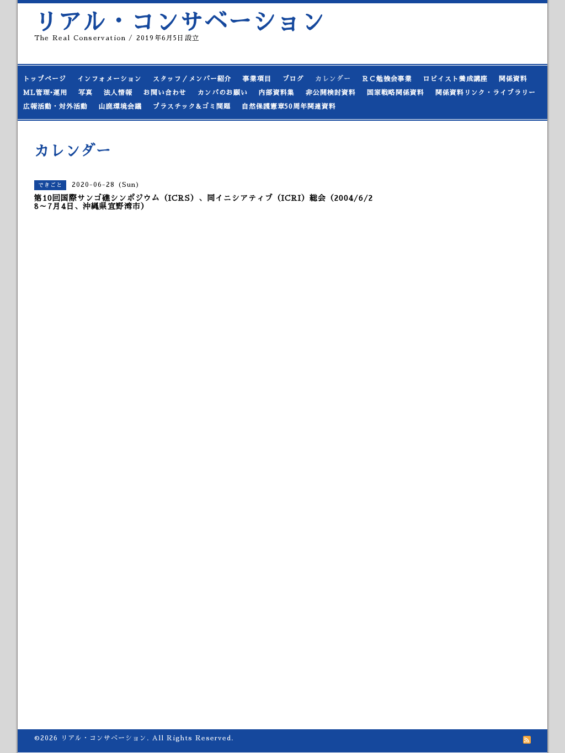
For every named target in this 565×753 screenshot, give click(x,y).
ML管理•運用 (45, 92)
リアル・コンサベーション (180, 22)
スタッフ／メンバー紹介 (192, 79)
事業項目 (257, 79)
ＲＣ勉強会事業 (387, 79)
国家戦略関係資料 (395, 92)
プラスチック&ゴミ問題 (192, 106)
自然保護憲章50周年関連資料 (289, 106)
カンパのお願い (223, 92)
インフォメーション (109, 79)
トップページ (44, 79)
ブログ (293, 79)
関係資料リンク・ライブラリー (485, 92)
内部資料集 (277, 92)
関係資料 (513, 79)
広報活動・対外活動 (55, 106)
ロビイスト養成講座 (455, 79)
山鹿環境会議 (120, 106)
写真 (85, 92)
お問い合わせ (164, 92)
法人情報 (118, 92)
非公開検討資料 (331, 92)
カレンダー (333, 79)
